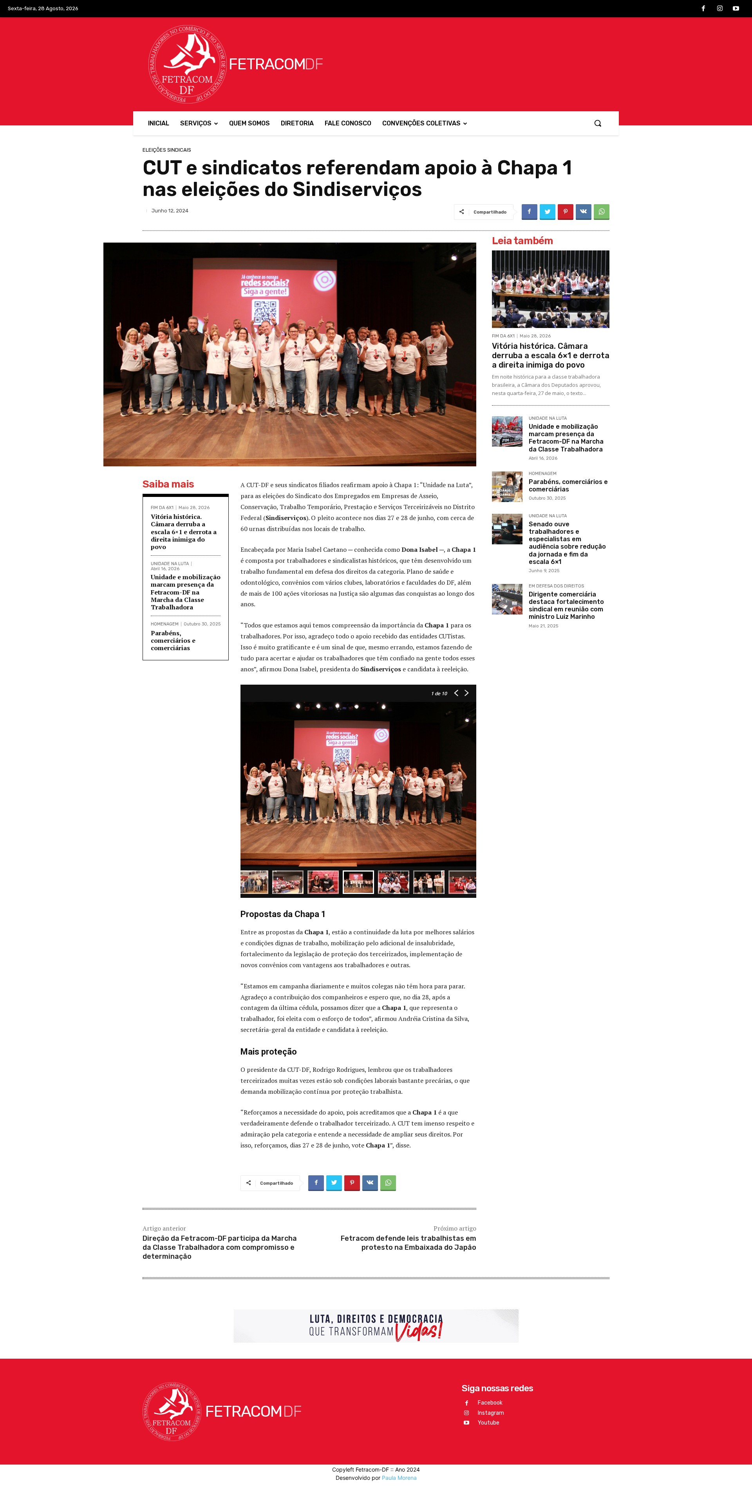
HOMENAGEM (165, 624)
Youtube (488, 1422)
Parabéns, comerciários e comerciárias (173, 640)
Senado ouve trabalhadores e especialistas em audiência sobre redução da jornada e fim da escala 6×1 (567, 543)
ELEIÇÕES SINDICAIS (167, 149)
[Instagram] (720, 9)
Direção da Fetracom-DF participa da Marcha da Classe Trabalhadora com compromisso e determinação (220, 1247)
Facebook (490, 1402)
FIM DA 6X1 (162, 508)
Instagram (491, 1413)
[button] (597, 123)
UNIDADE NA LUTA (170, 564)
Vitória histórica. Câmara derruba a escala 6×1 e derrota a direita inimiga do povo (184, 531)
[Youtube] (736, 9)
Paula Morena (399, 1477)
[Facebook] (703, 9)
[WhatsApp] (601, 212)
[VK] (583, 212)
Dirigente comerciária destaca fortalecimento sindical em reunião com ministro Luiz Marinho (566, 606)
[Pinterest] (565, 212)
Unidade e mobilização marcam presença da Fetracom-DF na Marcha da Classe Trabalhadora (186, 592)
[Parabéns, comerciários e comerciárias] (507, 486)
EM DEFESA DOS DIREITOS (556, 586)
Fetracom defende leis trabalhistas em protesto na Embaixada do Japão (408, 1243)
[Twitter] (547, 212)
